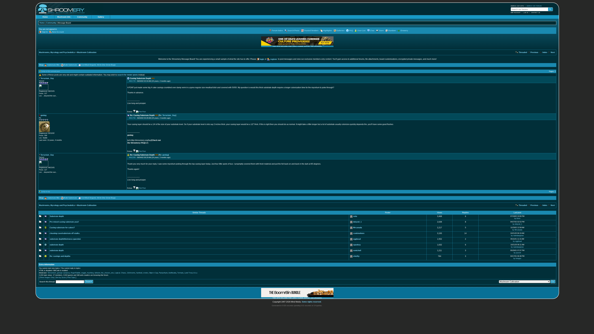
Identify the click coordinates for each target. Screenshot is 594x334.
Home (45, 17)
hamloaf (139, 273)
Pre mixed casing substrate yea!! (64, 222)
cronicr (145, 273)
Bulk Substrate (70, 65)
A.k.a (195, 273)
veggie (83, 273)
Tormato (180, 273)
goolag (165, 155)
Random (392, 31)
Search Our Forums (534, 5)
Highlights (327, 31)
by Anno (517, 218)
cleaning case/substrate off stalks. (65, 233)
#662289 (132, 157)
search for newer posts (127, 75)
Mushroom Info (63, 17)
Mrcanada (357, 228)
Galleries (340, 31)
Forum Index (277, 31)
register (273, 59)
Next (552, 52)
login (262, 59)
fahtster (97, 273)
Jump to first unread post (50, 71)
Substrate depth (57, 216)
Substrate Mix (53, 65)
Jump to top (45, 192)
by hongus (517, 258)
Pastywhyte (163, 273)
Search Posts (293, 31)
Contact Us (535, 12)
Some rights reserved (311, 302)
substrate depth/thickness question (65, 239)
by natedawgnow (517, 235)
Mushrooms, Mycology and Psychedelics (57, 52)
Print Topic (71, 277)
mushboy (90, 273)
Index (544, 52)
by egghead (517, 241)
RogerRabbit (75, 273)
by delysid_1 (517, 224)
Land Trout (188, 273)
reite (355, 216)
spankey (357, 245)
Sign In (45, 32)
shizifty (356, 256)
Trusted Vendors (311, 31)
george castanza (63, 273)
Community (82, 17)
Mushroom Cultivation (86, 52)
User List (361, 31)
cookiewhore (358, 233)
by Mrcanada (517, 230)
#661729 (132, 81)
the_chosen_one (107, 273)
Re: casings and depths (60, 256)
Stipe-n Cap (153, 273)
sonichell (357, 250)
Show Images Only (47, 277)
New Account (516, 12)
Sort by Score (61, 277)
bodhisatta (172, 273)
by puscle (517, 253)
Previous (534, 52)
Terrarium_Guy (169, 115)
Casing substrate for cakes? (62, 228)
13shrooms (131, 273)
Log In (525, 12)
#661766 (132, 118)
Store (381, 31)
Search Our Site (517, 5)
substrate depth (57, 245)
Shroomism (52, 273)
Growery (404, 31)
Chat (372, 31)
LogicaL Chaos (120, 273)
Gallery (101, 17)
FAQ (351, 31)
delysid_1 (357, 222)
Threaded (522, 52)
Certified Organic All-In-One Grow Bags (98, 65)
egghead (357, 239)
